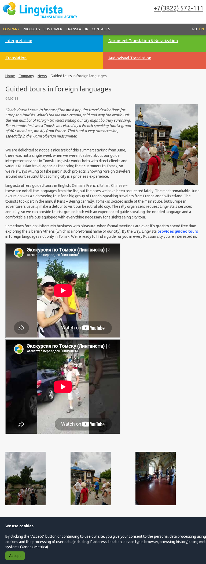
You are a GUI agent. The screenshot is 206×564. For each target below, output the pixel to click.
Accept (15, 556)
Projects (31, 29)
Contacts (101, 29)
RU (194, 29)
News (42, 76)
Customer (52, 29)
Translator (77, 29)
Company (11, 29)
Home (10, 76)
